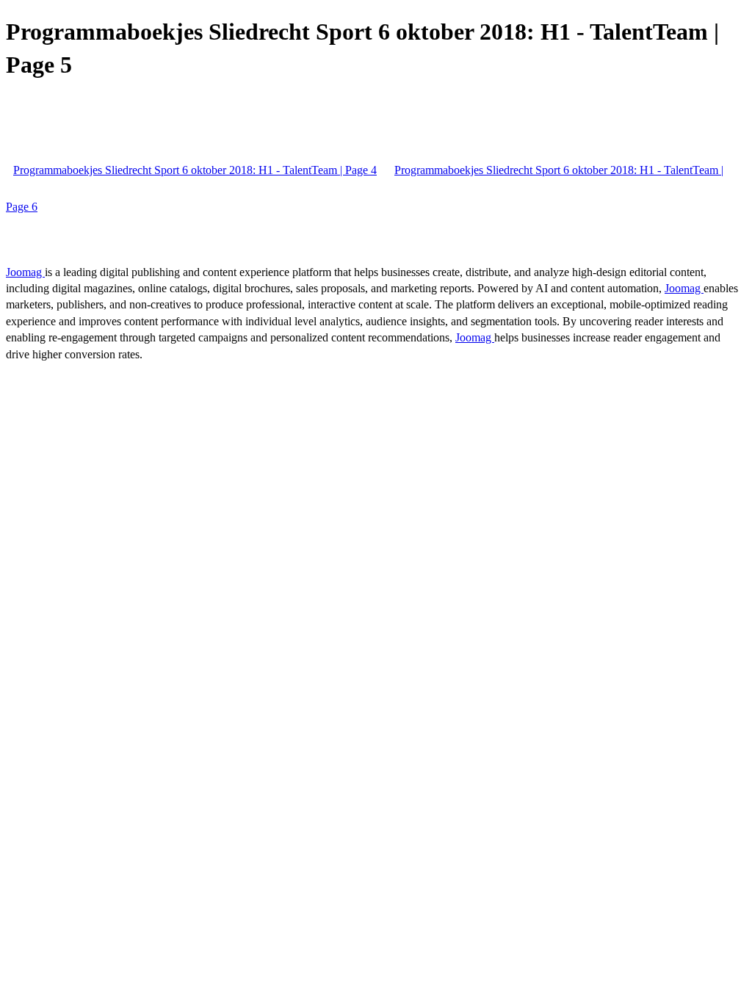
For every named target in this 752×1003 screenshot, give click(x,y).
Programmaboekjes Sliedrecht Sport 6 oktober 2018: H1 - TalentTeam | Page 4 (195, 170)
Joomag (25, 272)
